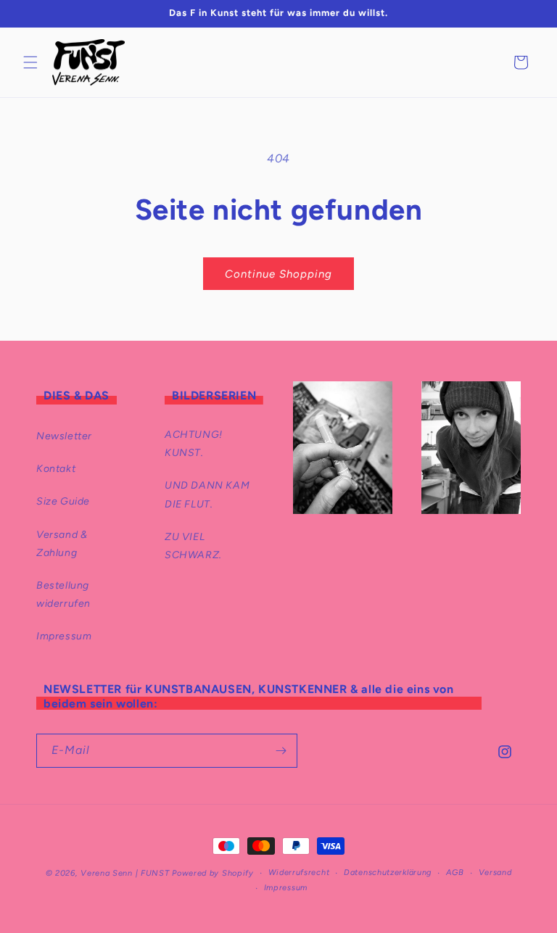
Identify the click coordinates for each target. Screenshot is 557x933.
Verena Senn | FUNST (125, 873)
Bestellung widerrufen (63, 594)
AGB (455, 872)
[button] (30, 62)
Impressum (63, 636)
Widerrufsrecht (299, 872)
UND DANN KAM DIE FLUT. (207, 494)
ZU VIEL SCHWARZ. (193, 546)
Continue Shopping (278, 274)
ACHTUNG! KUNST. (194, 443)
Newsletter (64, 436)
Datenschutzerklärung (388, 872)
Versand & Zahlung (61, 543)
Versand (495, 872)
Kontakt (55, 469)
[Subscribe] (281, 751)
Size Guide (63, 501)
